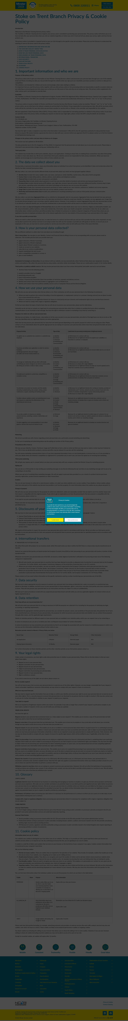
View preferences (73, 520)
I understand (55, 520)
